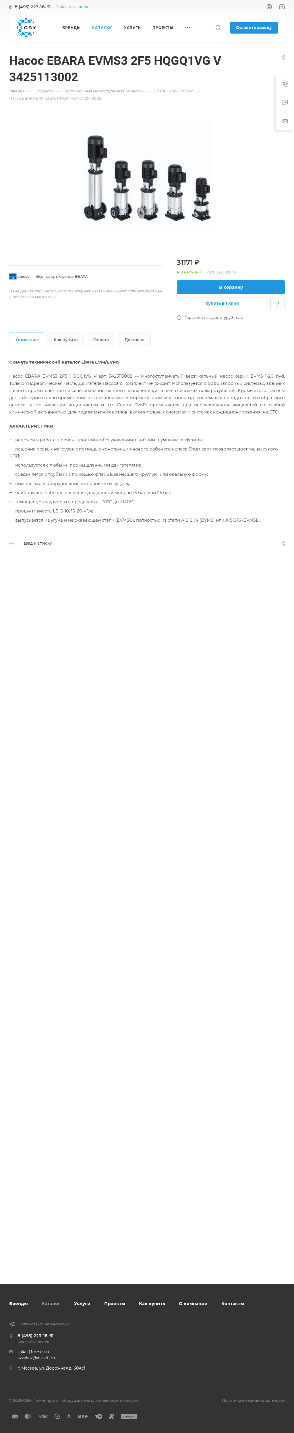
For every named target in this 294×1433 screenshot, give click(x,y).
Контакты (232, 1303)
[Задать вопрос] (277, 303)
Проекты (114, 1303)
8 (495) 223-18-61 (33, 6)
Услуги (82, 1303)
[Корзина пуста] (282, 6)
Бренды (18, 1303)
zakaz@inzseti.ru (34, 1351)
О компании (193, 1303)
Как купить (66, 339)
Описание (27, 339)
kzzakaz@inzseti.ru (36, 1357)
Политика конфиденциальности (253, 1400)
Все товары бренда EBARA (62, 276)
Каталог (51, 1303)
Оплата (101, 339)
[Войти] (269, 6)
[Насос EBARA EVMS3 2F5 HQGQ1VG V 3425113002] (147, 178)
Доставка (134, 339)
